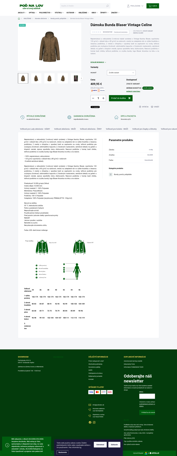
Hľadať (107, 6)
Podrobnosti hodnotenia (120, 32)
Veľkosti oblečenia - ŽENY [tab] (91, 129)
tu (80, 447)
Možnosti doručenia (133, 91)
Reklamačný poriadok (95, 376)
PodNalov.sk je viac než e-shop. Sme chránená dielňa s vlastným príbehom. (138, 426)
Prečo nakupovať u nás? (96, 361)
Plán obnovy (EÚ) (129, 438)
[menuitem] (22, 13)
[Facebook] (90, 422)
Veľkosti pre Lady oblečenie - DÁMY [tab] (35, 129)
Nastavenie (62, 452)
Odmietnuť (100, 445)
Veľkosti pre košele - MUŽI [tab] (117, 129)
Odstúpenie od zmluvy (95, 373)
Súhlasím (114, 445)
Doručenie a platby (94, 367)
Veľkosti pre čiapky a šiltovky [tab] (144, 129)
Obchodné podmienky (95, 364)
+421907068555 (99, 410)
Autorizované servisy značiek (133, 361)
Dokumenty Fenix (129, 364)
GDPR (90, 370)
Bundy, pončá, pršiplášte (123, 174)
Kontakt (91, 379)
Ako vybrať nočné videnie (132, 444)
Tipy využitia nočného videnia (133, 441)
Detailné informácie (97, 62)
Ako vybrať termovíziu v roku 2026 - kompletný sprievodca (138, 434)
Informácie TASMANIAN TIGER (133, 367)
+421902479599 (99, 416)
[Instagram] (94, 422)
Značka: (138, 33)
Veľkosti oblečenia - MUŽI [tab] (65, 129)
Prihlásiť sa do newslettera (149, 412)
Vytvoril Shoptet (138, 453)
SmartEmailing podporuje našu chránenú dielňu (139, 430)
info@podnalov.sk (98, 405)
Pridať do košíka (118, 98)
